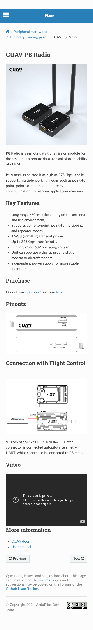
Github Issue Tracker (22, 589)
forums (44, 580)
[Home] (7, 32)
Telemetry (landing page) (28, 37)
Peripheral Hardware (30, 32)
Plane (49, 15)
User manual (21, 547)
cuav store (33, 292)
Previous (19, 558)
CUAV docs (20, 541)
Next (76, 558)
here (59, 292)
